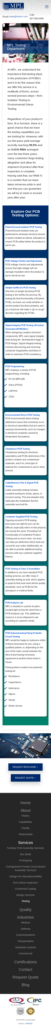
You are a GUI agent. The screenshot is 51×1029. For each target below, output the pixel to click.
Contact (25, 969)
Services (25, 842)
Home (25, 803)
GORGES (28, 1024)
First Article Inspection (25, 882)
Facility (25, 828)
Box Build (25, 854)
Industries (25, 917)
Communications (25, 934)
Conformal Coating (25, 888)
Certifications (25, 962)
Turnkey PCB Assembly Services (25, 848)
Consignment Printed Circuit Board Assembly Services (25, 868)
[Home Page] (13, 6)
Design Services (25, 895)
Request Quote (24, 778)
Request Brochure (24, 767)
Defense (25, 928)
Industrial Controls (25, 947)
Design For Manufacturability (25, 876)
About (26, 810)
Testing (26, 901)
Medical (25, 922)
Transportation (25, 941)
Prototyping (25, 860)
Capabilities (25, 822)
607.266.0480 (37, 18)
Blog (25, 985)
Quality (26, 909)
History (25, 815)
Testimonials (26, 834)
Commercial (25, 953)
